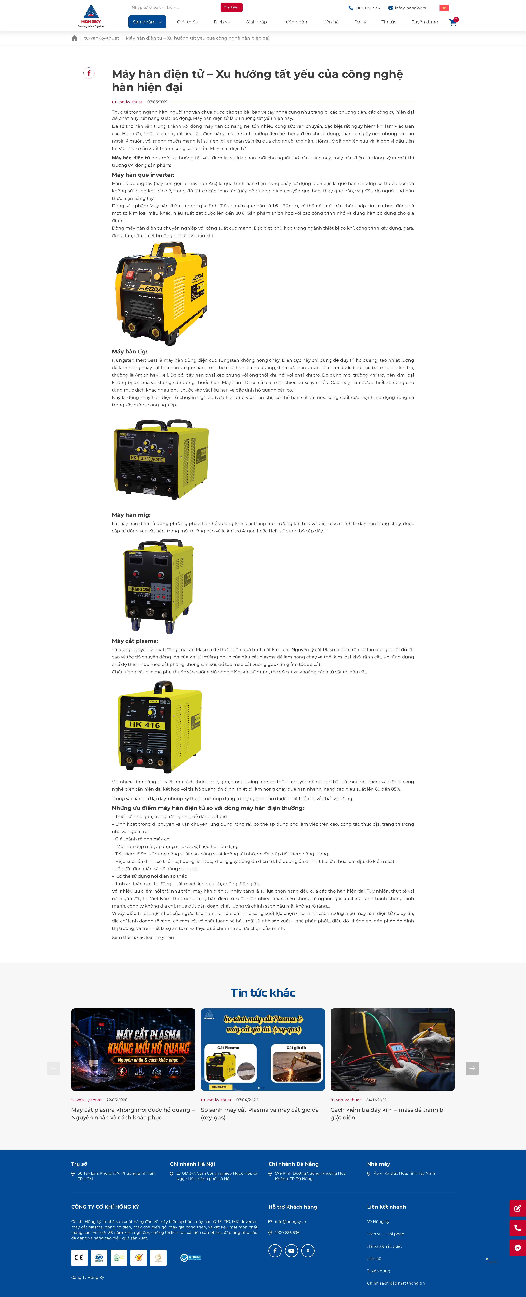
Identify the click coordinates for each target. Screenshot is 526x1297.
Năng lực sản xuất (384, 1246)
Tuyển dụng (425, 22)
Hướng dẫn (294, 22)
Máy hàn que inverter (142, 174)
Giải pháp (256, 22)
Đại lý (360, 22)
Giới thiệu (187, 22)
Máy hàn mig (130, 514)
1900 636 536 (287, 1232)
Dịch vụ (222, 22)
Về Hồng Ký (378, 1221)
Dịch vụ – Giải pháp (385, 1234)
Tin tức (388, 22)
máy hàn (164, 937)
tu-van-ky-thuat (101, 38)
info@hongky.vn (290, 1221)
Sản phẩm (144, 22)
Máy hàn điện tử (131, 157)
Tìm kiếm (231, 7)
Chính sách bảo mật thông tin (396, 1283)
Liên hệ (331, 22)
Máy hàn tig (129, 351)
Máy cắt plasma (134, 641)
